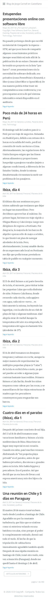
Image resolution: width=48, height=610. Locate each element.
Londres (27, 122)
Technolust (17, 35)
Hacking (6, 33)
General (35, 30)
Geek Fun (27, 30)
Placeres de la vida (17, 33)
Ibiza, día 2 (11, 341)
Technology (7, 35)
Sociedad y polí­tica (33, 33)
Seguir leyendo (8, 106)
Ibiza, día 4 (11, 189)
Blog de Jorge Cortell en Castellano (24, 3)
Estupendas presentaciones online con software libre (23, 18)
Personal (26, 193)
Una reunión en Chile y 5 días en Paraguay (22, 496)
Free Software (17, 30)
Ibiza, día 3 (11, 269)
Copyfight (7, 30)
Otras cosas (28, 421)
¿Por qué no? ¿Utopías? (26, 28)
